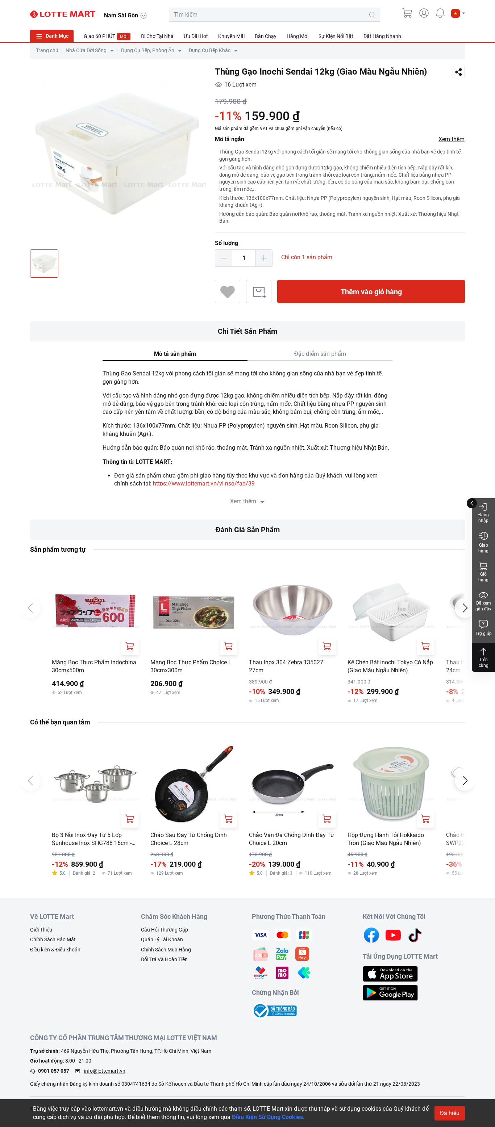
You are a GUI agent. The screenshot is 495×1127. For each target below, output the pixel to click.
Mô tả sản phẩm (175, 353)
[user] (424, 13)
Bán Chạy (265, 36)
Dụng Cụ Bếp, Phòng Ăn (147, 50)
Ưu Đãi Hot (196, 36)
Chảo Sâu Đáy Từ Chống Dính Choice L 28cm (188, 839)
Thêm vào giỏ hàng (371, 291)
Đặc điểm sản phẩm (320, 353)
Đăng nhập (483, 517)
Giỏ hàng (483, 577)
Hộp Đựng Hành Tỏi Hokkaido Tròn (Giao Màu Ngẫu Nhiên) (386, 839)
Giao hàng (483, 548)
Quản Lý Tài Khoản (162, 939)
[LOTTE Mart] (62, 14)
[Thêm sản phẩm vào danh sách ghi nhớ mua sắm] (258, 291)
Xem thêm (451, 139)
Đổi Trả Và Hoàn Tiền (164, 959)
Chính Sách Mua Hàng (166, 950)
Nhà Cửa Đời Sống (86, 50)
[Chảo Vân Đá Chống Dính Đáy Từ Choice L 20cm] (292, 784)
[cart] (407, 13)
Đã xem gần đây (483, 606)
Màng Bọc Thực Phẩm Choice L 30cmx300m (191, 666)
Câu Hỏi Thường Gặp (164, 930)
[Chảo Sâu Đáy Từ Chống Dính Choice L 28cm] (193, 784)
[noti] (440, 13)
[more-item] (460, 35)
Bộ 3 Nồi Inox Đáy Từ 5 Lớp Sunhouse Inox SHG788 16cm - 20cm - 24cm (92, 840)
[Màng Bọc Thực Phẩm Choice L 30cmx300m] (193, 611)
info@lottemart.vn (104, 1071)
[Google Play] (390, 992)
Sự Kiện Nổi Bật (336, 36)
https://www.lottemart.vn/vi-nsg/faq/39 (204, 483)
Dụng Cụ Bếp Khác (209, 50)
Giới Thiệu (41, 930)
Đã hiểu (449, 1113)
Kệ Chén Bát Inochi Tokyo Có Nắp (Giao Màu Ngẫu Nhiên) (390, 666)
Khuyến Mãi (231, 36)
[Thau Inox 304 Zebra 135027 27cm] (292, 611)
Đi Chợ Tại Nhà (157, 36)
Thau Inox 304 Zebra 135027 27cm (286, 666)
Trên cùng (483, 662)
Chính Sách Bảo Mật (53, 939)
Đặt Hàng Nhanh (382, 36)
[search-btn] (372, 14)
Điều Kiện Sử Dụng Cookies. (268, 1117)
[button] (458, 13)
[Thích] (227, 291)
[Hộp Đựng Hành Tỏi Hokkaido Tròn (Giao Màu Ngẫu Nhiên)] (391, 784)
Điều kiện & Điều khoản (55, 950)
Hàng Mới (297, 36)
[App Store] (390, 973)
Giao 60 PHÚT (106, 36)
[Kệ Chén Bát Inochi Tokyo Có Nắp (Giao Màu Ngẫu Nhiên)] (391, 611)
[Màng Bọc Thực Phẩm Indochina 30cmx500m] (95, 611)
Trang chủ (47, 50)
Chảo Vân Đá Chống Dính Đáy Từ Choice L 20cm (291, 839)
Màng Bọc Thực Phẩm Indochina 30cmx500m (94, 666)
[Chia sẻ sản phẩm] (459, 72)
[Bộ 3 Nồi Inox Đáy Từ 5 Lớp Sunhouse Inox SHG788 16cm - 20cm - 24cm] (95, 784)
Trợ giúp (483, 633)
